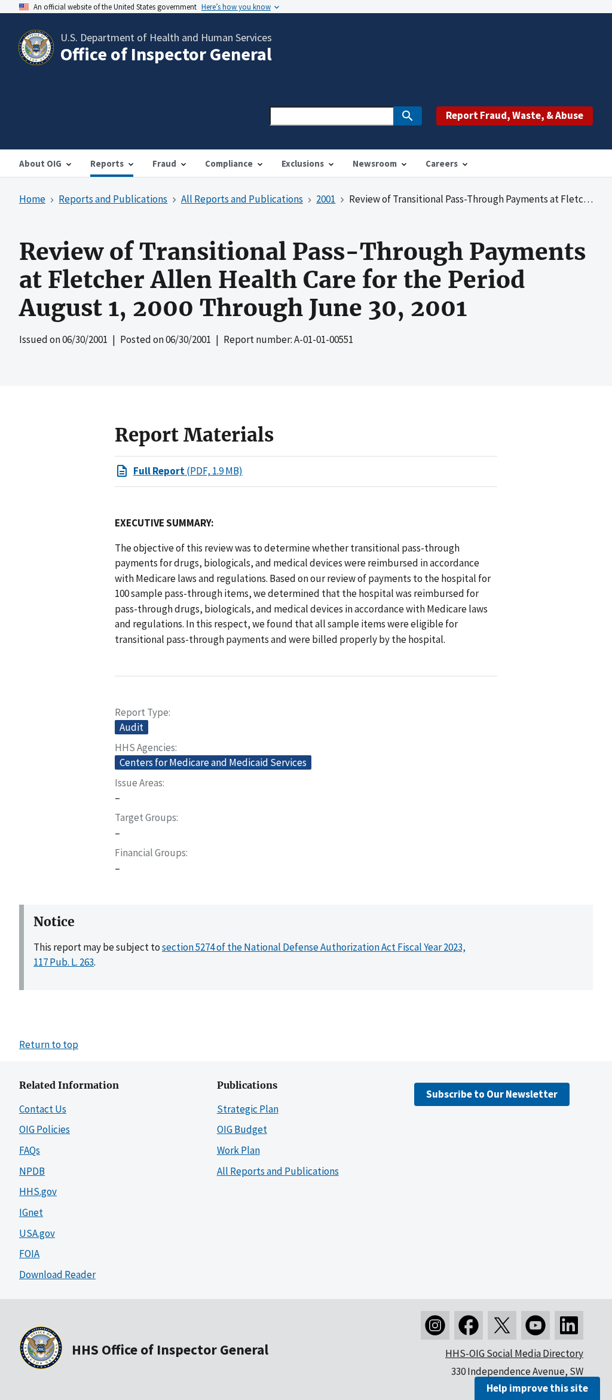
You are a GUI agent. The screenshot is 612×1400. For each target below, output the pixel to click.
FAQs (29, 1150)
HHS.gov (38, 1191)
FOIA (29, 1253)
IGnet (31, 1212)
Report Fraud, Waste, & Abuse (514, 115)
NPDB (32, 1171)
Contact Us (42, 1109)
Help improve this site (537, 1388)
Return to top (48, 1044)
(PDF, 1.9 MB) (188, 470)
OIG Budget (242, 1129)
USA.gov (37, 1233)
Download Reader (57, 1274)
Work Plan (238, 1150)
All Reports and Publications (278, 1171)
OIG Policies (44, 1129)
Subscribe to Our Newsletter (492, 1094)
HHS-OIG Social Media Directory (514, 1353)
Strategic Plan (248, 1109)
